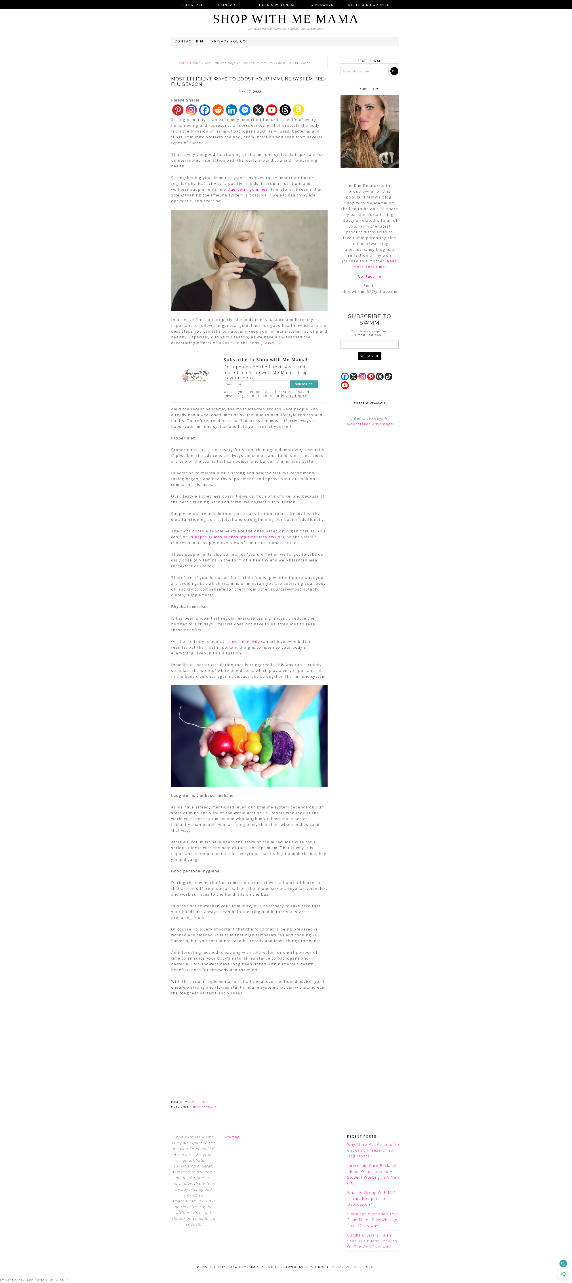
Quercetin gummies (247, 189)
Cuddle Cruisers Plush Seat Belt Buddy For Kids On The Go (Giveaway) (372, 1241)
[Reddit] (218, 110)
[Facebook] (204, 110)
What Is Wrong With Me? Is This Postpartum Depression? (371, 1198)
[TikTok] (388, 376)
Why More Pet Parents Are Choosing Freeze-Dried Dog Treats (374, 1150)
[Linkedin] (231, 110)
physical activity (244, 641)
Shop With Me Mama (286, 19)
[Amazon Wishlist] (298, 110)
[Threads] (285, 110)
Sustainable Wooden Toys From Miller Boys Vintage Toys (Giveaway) (373, 1219)
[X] (258, 110)
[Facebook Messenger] (245, 110)
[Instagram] (191, 110)
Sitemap (232, 1137)
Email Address (369, 335)
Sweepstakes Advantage (369, 424)
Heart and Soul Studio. (354, 1266)
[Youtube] (271, 110)
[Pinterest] (178, 110)
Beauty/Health (204, 1106)
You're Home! (189, 63)
